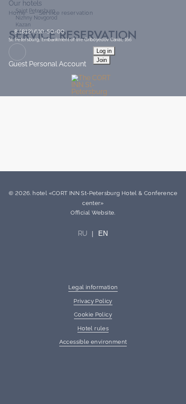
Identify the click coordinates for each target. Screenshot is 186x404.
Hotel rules (93, 328)
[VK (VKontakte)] (93, 262)
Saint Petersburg (35, 11)
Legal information (93, 287)
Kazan (23, 25)
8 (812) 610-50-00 (39, 31)
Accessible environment (93, 342)
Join (101, 60)
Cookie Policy (93, 314)
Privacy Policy (93, 301)
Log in (104, 51)
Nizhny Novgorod (36, 18)
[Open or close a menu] (173, 71)
